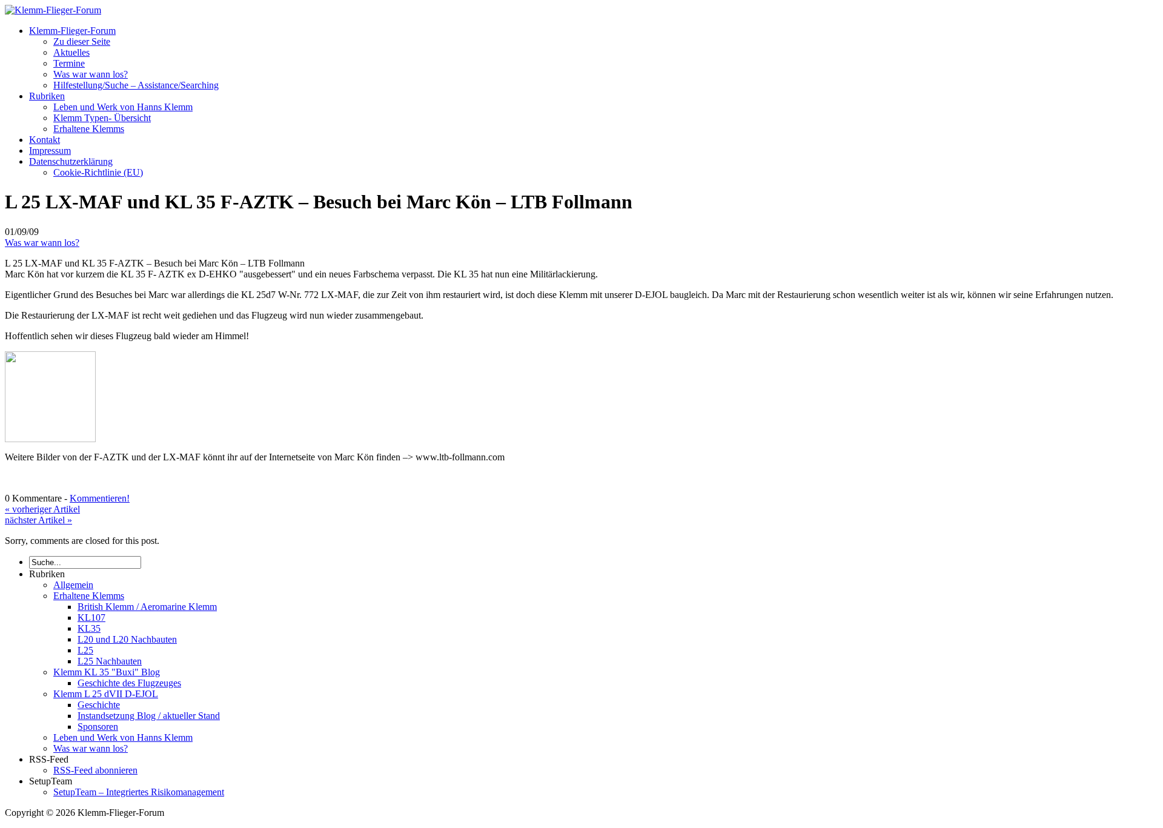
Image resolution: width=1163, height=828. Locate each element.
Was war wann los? (90, 74)
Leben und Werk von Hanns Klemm (123, 107)
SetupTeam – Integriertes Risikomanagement (138, 792)
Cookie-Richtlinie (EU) (98, 172)
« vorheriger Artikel (42, 509)
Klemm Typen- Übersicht (102, 118)
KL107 (91, 617)
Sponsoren (98, 726)
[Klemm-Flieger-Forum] (53, 10)
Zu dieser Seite (81, 41)
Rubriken (47, 96)
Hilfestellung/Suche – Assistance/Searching (136, 85)
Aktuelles (71, 52)
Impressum (50, 150)
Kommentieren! (100, 498)
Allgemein (73, 585)
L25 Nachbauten (110, 661)
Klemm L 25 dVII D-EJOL (105, 694)
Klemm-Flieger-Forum (72, 30)
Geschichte (99, 705)
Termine (69, 63)
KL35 (89, 628)
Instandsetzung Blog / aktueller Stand (149, 715)
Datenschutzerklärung (71, 161)
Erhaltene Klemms (88, 129)
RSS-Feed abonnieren (95, 770)
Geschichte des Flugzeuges (129, 683)
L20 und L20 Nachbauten (127, 639)
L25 (85, 650)
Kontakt (44, 139)
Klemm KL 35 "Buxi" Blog (106, 672)
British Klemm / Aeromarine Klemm (147, 606)
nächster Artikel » (38, 520)
